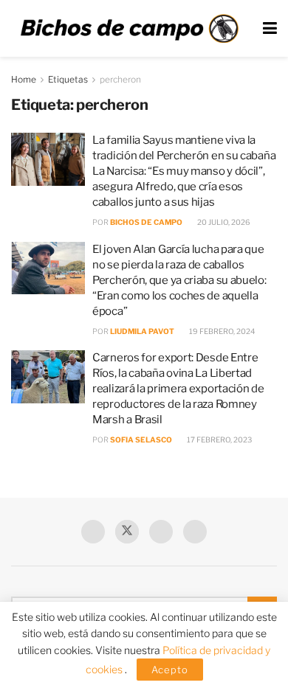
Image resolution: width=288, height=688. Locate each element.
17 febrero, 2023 (218, 439)
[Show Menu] (270, 28)
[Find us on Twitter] (127, 531)
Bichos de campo (146, 222)
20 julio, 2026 (223, 222)
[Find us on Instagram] (195, 531)
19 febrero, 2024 (221, 331)
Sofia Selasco (141, 439)
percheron (120, 79)
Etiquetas (68, 79)
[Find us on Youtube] (161, 531)
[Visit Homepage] (129, 29)
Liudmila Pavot (142, 331)
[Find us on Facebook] (93, 531)
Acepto (169, 669)
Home (23, 79)
